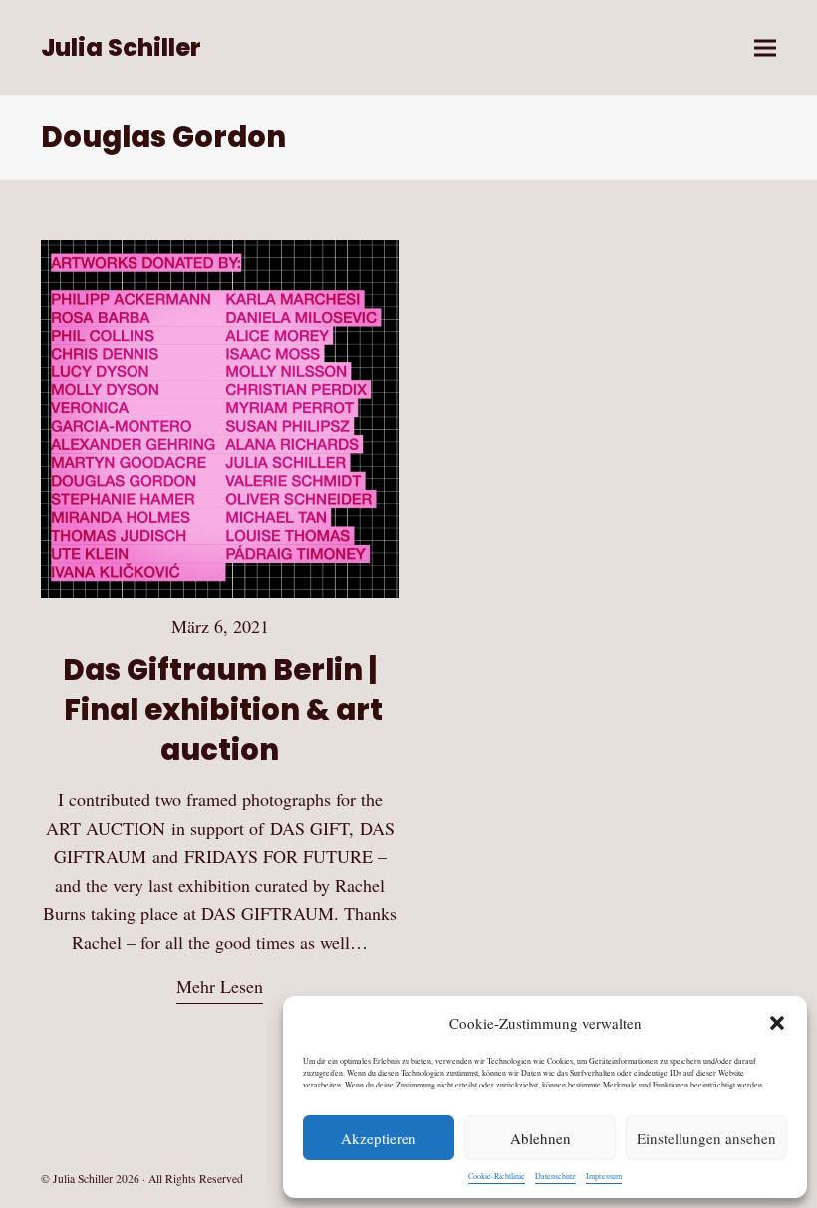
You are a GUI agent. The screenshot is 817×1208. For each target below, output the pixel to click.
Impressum (604, 1176)
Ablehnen (540, 1138)
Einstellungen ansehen (706, 1138)
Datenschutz (555, 1176)
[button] (777, 1023)
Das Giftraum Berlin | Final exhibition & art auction (220, 709)
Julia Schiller (121, 47)
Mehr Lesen (219, 986)
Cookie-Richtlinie (496, 1176)
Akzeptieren (378, 1138)
